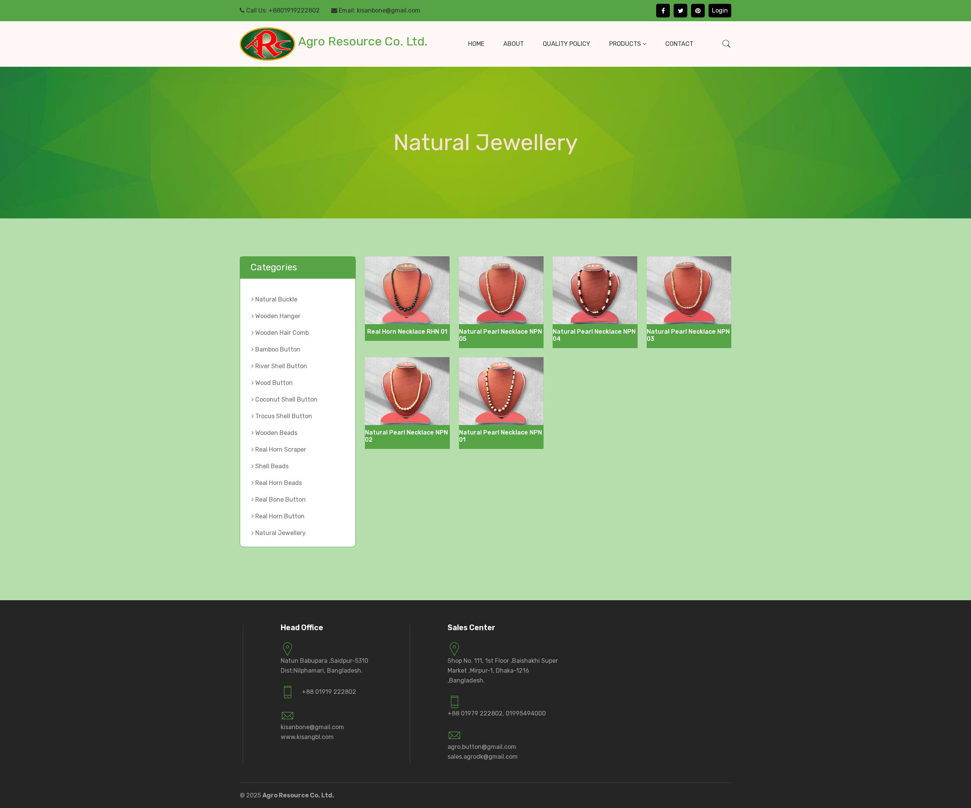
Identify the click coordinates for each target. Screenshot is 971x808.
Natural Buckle (275, 299)
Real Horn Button (279, 516)
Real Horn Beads (278, 482)
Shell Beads (271, 466)
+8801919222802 (294, 10)
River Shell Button (280, 366)
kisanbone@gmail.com (388, 10)
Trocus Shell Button (283, 416)
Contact (679, 43)
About (513, 43)
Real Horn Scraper (280, 449)
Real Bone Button (280, 499)
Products (626, 43)
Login (720, 10)
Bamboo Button (277, 349)
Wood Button (273, 382)
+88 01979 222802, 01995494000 (497, 713)
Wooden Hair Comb (281, 332)
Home (476, 43)
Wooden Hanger (277, 316)
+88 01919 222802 (329, 691)
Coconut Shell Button (285, 399)
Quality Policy (566, 43)
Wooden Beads (275, 432)
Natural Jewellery (280, 533)
